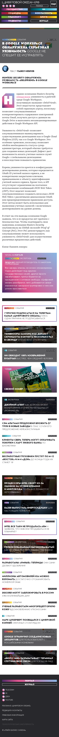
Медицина (7, 602)
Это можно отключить (28, 337)
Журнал (43, 21)
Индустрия (7, 419)
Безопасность (43, 13)
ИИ (43, 9)
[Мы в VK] (7, 6)
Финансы (6, 436)
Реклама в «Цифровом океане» (16, 706)
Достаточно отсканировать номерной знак (26, 579)
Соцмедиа (14, 13)
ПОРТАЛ (29, 681)
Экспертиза (25, 258)
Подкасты (14, 21)
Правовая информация (13, 715)
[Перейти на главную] (20, 2)
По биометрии (28, 443)
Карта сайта (7, 720)
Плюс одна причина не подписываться (27, 316)
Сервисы (8, 632)
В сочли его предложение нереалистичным (27, 426)
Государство (15, 9)
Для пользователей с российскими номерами (27, 639)
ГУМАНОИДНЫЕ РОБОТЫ (27, 389)
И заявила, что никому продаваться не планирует (26, 529)
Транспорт (14, 17)
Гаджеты (8, 478)
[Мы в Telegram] (3, 6)
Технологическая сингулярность (18, 724)
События (21, 40)
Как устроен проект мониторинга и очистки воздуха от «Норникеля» (26, 408)
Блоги (43, 17)
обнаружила (23, 97)
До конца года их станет (28, 459)
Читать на (14, 255)
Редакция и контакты (12, 710)
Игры (6, 503)
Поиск (39, 6)
